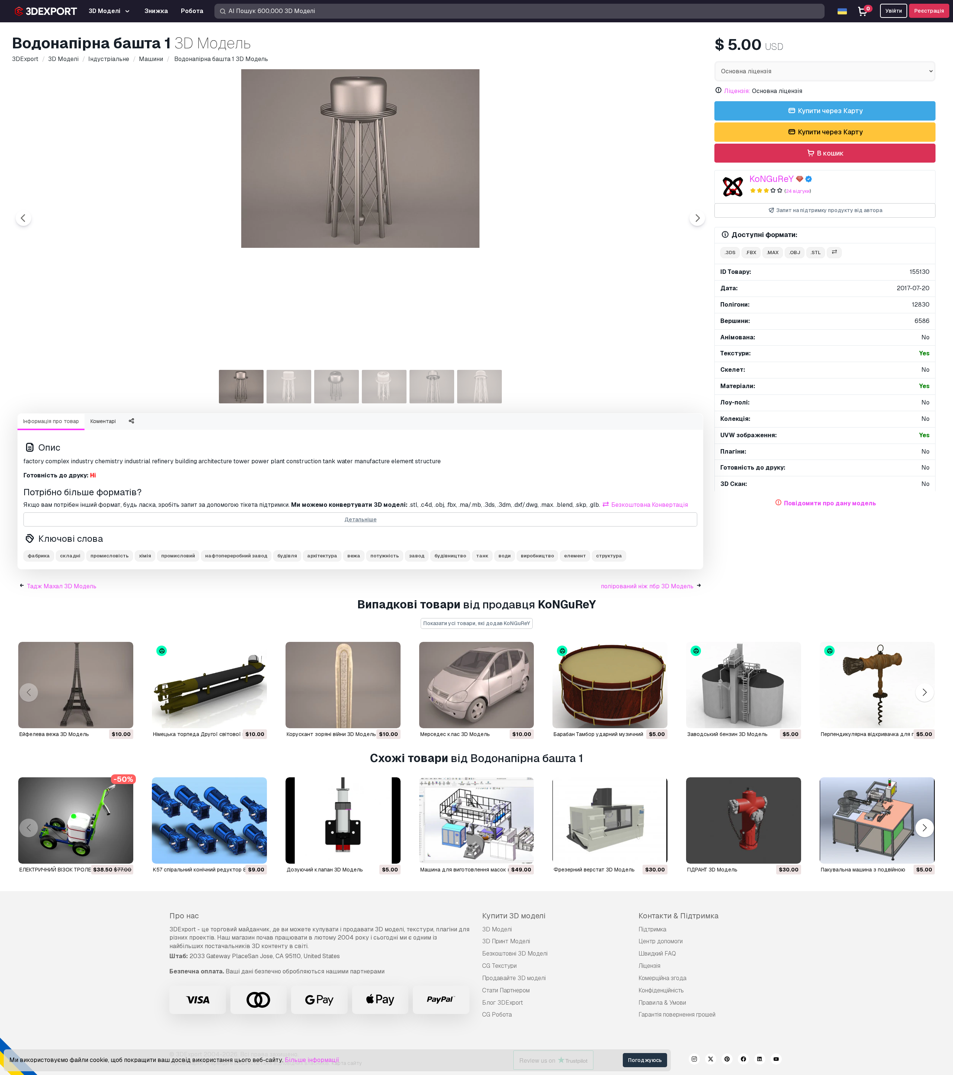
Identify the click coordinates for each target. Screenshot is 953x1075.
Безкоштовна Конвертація (649, 505)
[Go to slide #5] (431, 386)
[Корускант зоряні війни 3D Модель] (343, 685)
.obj (794, 252)
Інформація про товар (51, 421)
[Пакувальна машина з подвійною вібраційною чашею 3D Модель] (877, 820)
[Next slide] (697, 218)
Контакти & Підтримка (678, 916)
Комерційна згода (662, 978)
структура (609, 556)
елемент (575, 556)
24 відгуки (798, 191)
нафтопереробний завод (236, 556)
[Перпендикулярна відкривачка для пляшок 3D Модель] (877, 685)
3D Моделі (497, 929)
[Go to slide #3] (336, 386)
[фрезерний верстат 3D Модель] (609, 820)
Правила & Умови (662, 1003)
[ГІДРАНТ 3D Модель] (743, 820)
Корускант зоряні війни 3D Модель (331, 734)
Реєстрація (929, 10)
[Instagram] (694, 1060)
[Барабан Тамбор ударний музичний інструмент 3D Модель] (609, 685)
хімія (145, 556)
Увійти (893, 10)
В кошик (829, 153)
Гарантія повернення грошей (676, 1014)
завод (416, 556)
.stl (815, 252)
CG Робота (497, 1014)
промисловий (178, 556)
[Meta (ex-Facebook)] (743, 1060)
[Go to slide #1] (241, 386)
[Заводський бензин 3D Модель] (743, 685)
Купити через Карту (829, 110)
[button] (924, 692)
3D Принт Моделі (506, 941)
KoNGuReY (771, 179)
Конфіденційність (661, 990)
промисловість (109, 556)
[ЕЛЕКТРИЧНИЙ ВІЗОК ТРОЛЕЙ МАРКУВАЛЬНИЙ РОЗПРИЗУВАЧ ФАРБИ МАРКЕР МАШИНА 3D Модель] (75, 820)
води (504, 556)
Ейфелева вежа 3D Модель (54, 734)
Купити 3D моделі (513, 916)
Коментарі (103, 421)
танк (482, 556)
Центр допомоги (660, 941)
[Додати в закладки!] (122, 717)
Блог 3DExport (502, 1003)
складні (70, 556)
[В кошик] (107, 717)
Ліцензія (649, 966)
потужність (384, 556)
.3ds (730, 252)
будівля (287, 556)
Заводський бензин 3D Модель (727, 734)
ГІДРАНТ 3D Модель (712, 869)
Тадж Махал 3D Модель (61, 586)
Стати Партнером (506, 990)
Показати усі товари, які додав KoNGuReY (476, 623)
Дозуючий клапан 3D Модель (325, 869)
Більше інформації (312, 1060)
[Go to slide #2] (289, 386)
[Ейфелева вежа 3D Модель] (75, 685)
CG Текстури (499, 966)
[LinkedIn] (759, 1060)
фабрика (39, 556)
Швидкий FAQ (657, 953)
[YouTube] (776, 1060)
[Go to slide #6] (479, 386)
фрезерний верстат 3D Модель (594, 869)
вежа (353, 556)
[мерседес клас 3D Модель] (476, 685)
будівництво (450, 556)
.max (772, 252)
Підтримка (652, 929)
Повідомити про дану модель (830, 503)
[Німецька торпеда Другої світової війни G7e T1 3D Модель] (209, 685)
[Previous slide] (23, 218)
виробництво (537, 556)
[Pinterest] (727, 1060)
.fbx (751, 252)
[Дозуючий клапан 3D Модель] (343, 820)
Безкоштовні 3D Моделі (515, 953)
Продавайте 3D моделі (514, 978)
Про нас (184, 916)
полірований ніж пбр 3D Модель (647, 586)
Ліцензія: (737, 91)
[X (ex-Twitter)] (710, 1060)
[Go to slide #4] (384, 386)
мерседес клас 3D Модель (455, 734)
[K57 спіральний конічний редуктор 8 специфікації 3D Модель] (209, 820)
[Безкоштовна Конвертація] (834, 252)
